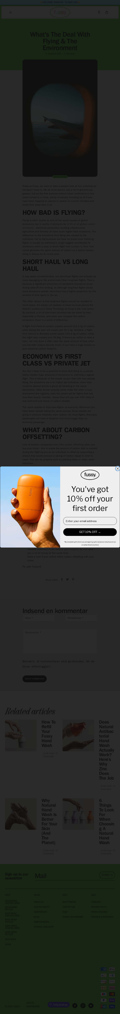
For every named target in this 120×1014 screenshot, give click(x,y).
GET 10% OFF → (90, 532)
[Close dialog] (117, 468)
